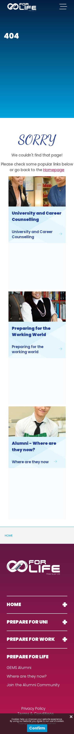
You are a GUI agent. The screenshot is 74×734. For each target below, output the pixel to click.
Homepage (53, 170)
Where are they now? (27, 676)
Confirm (37, 728)
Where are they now (30, 462)
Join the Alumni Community (33, 685)
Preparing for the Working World (31, 331)
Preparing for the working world (27, 349)
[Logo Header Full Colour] (22, 7)
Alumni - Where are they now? (34, 446)
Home (9, 535)
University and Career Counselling (36, 216)
